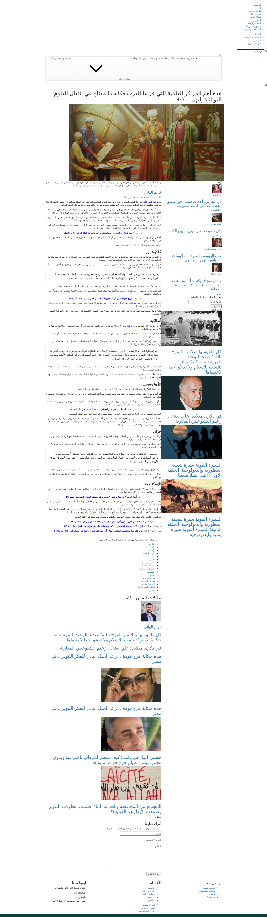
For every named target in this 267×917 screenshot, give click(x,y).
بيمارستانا (107, 290)
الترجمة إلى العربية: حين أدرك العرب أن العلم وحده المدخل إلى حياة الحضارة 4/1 (107, 521)
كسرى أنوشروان (147, 584)
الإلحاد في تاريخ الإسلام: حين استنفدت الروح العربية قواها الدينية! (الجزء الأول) (99, 232)
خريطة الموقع (254, 43)
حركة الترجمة (149, 577)
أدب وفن (257, 20)
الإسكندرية (150, 547)
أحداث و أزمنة (254, 23)
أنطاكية (152, 543)
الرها (153, 556)
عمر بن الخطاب (126, 256)
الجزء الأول (147, 201)
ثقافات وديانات (254, 10)
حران (152, 574)
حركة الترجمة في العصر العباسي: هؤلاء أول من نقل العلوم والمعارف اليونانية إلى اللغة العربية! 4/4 (98, 530)
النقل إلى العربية (147, 568)
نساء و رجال (255, 13)
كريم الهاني (152, 192)
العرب (152, 559)
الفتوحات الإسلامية (146, 565)
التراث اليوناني (148, 553)
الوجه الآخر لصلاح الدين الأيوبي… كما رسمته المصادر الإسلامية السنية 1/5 (99, 496)
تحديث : (142, 197)
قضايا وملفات (255, 17)
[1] (92, 418)
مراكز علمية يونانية (146, 587)
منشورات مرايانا (253, 26)
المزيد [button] (219, 293)
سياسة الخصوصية (253, 37)
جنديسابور (150, 571)
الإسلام (152, 550)
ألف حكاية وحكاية (253, 29)
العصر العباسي (148, 562)
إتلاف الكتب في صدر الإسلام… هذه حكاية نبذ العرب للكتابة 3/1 (98, 409)
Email (219, 302)
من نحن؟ (256, 40)
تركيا (130, 325)
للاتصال (257, 33)
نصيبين (152, 590)
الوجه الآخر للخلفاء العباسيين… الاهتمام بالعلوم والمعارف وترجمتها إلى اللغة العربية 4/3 (103, 526)
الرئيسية (257, 4)
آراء (259, 7)
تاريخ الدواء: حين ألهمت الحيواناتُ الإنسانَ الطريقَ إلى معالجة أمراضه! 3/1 (98, 298)
